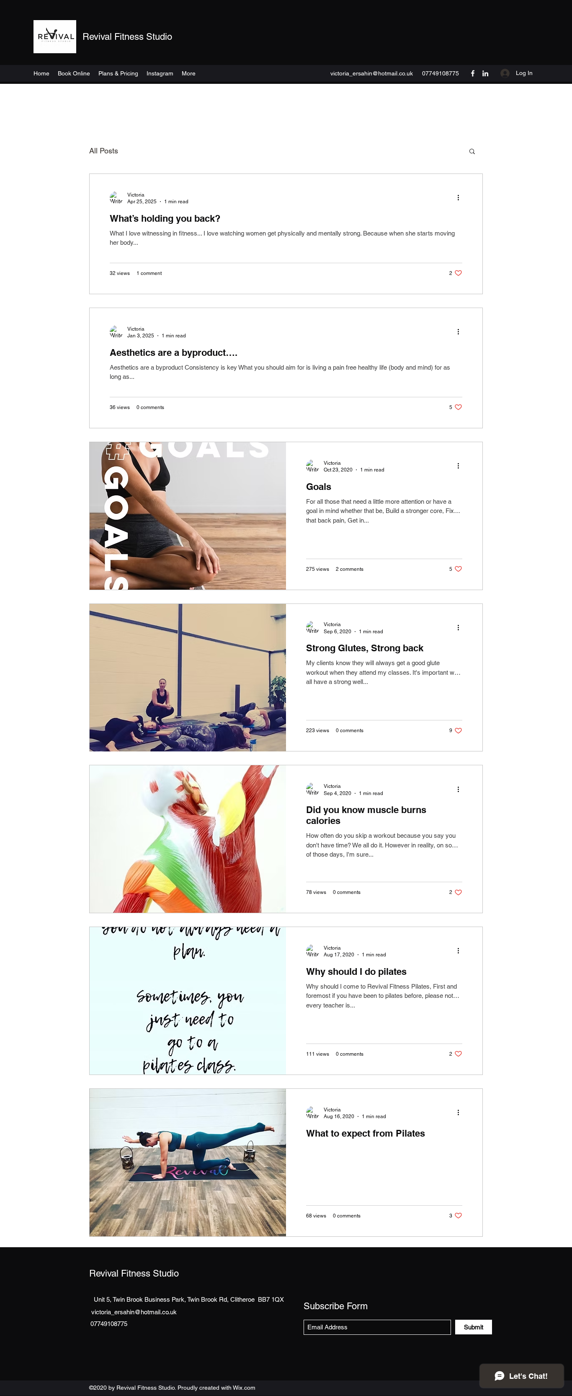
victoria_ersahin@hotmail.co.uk (371, 73)
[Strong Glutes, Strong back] (188, 677)
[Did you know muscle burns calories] (188, 839)
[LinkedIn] (485, 73)
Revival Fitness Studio (127, 36)
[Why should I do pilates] (188, 1001)
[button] (472, 152)
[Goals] (188, 516)
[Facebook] (473, 73)
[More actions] (461, 198)
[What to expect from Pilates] (188, 1162)
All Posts (103, 150)
